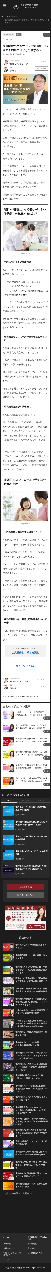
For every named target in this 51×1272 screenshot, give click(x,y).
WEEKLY (25, 800)
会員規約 (31, 1248)
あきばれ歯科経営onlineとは (37, 1238)
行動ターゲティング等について (12, 1254)
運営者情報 (32, 1244)
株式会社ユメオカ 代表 (19, 64)
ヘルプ (6, 1260)
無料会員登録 (25, 887)
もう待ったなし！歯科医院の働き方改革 (23, 696)
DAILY (9, 800)
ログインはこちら (26, 666)
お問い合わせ (8, 1248)
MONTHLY (42, 800)
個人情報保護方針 (35, 1253)
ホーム (6, 1237)
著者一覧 (7, 1244)
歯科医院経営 (8, 34)
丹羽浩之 (13, 71)
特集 (18, 34)
